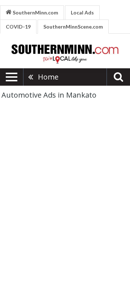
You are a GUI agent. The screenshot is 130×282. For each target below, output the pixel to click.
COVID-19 (18, 27)
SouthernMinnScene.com (73, 27)
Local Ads (82, 12)
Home (48, 77)
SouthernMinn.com (35, 12)
